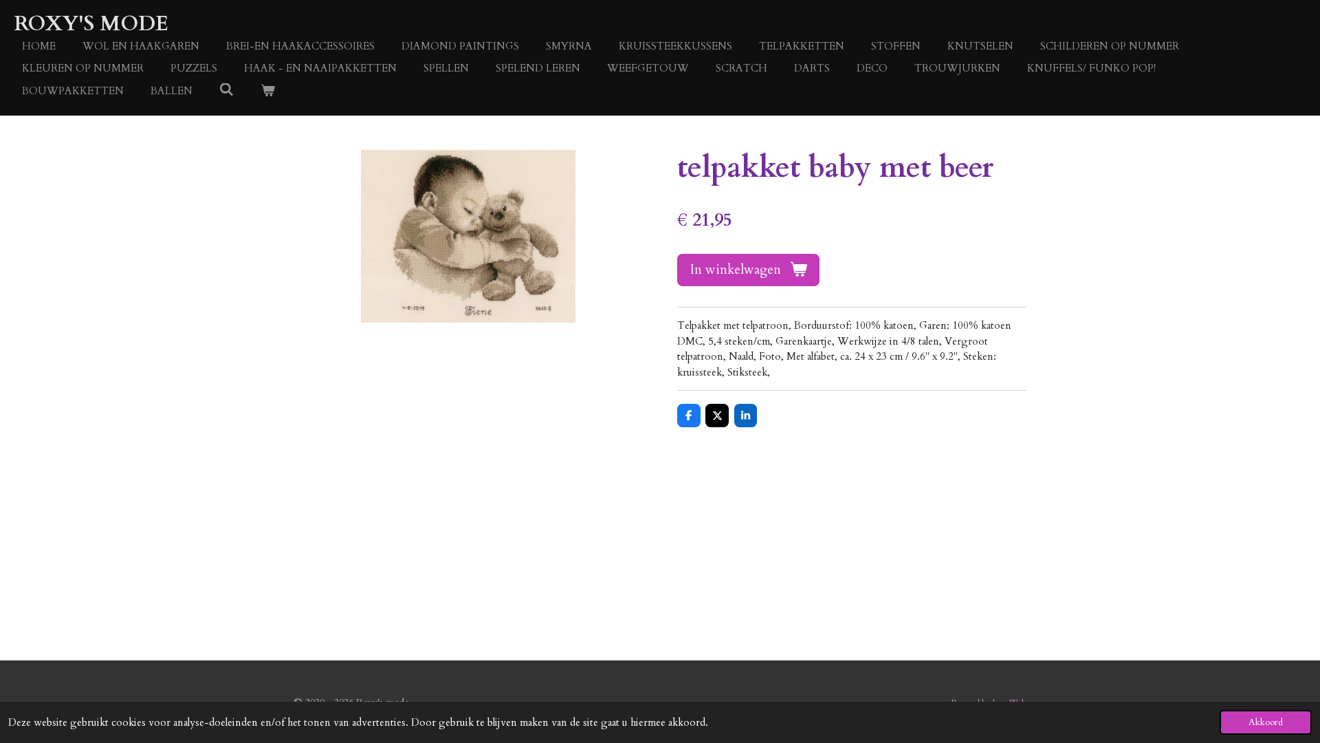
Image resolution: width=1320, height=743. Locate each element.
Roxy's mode (91, 24)
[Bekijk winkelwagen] (267, 91)
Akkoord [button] (1265, 722)
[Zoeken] (226, 90)
